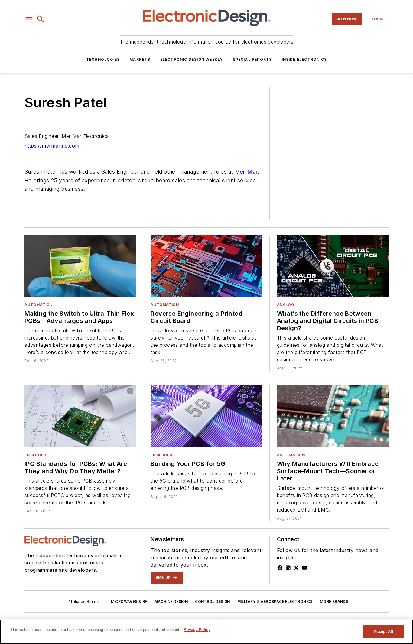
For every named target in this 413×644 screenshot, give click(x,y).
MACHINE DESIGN (171, 601)
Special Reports (252, 59)
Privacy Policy (197, 629)
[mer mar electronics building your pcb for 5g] (206, 416)
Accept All (383, 631)
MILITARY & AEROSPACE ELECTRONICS (275, 601)
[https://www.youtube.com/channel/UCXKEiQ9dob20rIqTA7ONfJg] (304, 568)
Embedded (35, 455)
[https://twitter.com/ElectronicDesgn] (296, 568)
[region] (206, 631)
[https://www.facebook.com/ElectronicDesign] (280, 568)
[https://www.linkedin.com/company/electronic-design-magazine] (288, 568)
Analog (285, 304)
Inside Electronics (304, 59)
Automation (38, 304)
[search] (40, 19)
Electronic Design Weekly (191, 59)
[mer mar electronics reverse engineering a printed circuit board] (206, 266)
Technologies (103, 59)
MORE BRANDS (334, 601)
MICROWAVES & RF (129, 601)
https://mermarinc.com (51, 146)
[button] (29, 19)
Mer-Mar (246, 171)
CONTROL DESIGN (212, 601)
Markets (139, 59)
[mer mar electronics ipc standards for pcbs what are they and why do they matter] (80, 416)
